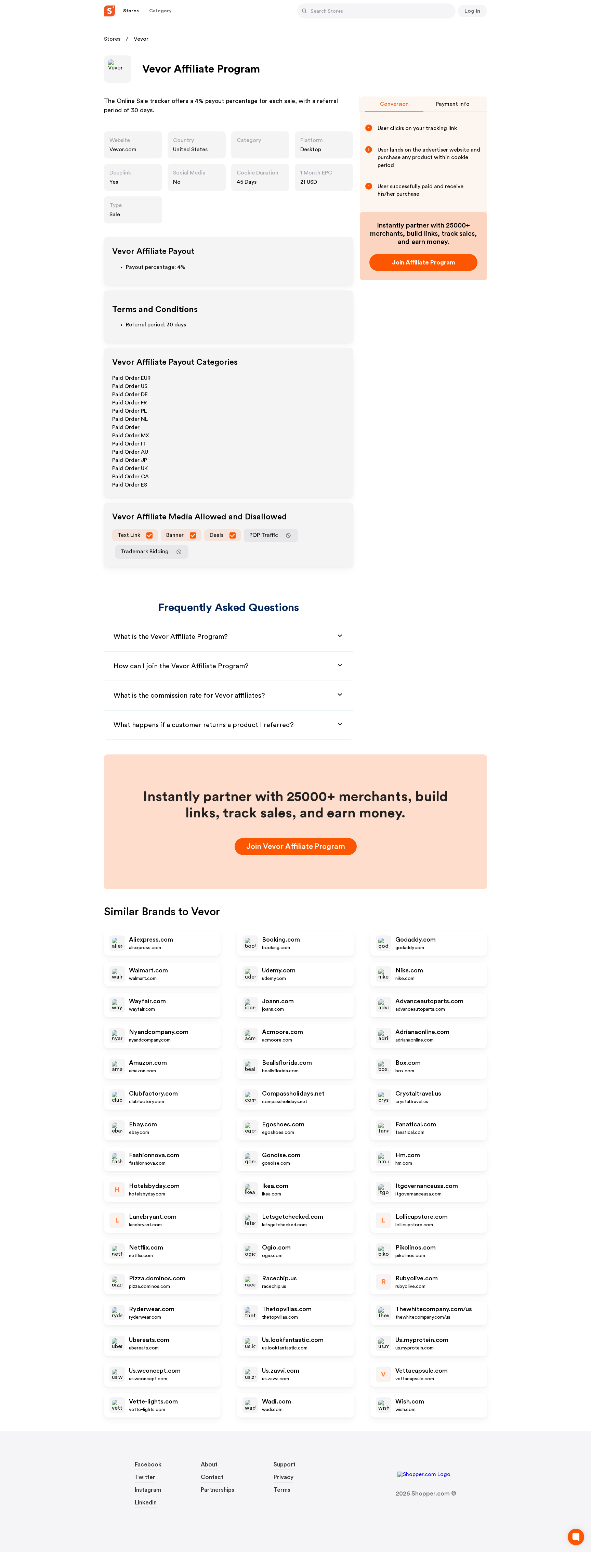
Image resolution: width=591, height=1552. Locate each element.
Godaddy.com (415, 939)
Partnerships (217, 1490)
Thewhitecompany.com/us (433, 1309)
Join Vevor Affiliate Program (295, 846)
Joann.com (278, 1001)
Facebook (148, 1464)
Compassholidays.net (293, 1093)
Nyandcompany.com (158, 1032)
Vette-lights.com (153, 1401)
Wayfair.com (147, 1001)
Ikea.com (275, 1186)
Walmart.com (148, 970)
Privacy (283, 1477)
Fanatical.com (415, 1124)
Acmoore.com (282, 1032)
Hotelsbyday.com (154, 1186)
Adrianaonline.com (422, 1032)
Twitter (145, 1477)
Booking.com (281, 939)
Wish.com (409, 1401)
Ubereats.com (149, 1340)
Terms (282, 1490)
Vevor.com (122, 149)
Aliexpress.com (151, 939)
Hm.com (407, 1155)
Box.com (408, 1063)
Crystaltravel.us (418, 1093)
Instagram (148, 1490)
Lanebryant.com (152, 1217)
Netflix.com (146, 1247)
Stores (112, 39)
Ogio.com (276, 1247)
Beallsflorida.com (287, 1063)
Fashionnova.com (154, 1155)
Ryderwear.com (151, 1309)
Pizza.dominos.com (157, 1278)
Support (285, 1464)
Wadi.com (276, 1401)
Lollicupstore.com (421, 1217)
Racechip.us (279, 1278)
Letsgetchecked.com (292, 1217)
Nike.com (409, 970)
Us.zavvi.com (280, 1371)
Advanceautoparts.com (429, 1001)
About (209, 1464)
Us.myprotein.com (421, 1340)
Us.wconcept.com (155, 1371)
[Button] (304, 11)
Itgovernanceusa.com (426, 1186)
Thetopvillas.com (287, 1309)
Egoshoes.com (283, 1124)
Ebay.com (143, 1124)
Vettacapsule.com (421, 1371)
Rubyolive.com (416, 1278)
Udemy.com (279, 970)
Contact (212, 1477)
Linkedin (146, 1502)
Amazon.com (148, 1063)
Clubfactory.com (153, 1093)
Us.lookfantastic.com (293, 1340)
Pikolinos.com (415, 1247)
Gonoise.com (281, 1155)
